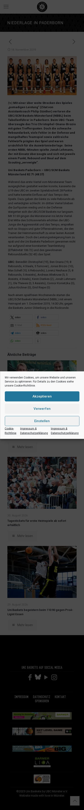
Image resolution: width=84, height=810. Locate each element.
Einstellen (42, 421)
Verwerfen (42, 409)
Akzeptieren (42, 396)
